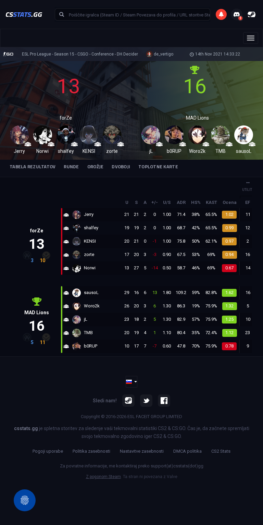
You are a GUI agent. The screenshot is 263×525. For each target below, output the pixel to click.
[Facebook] (164, 400)
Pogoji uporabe (48, 451)
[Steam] (128, 400)
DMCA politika (187, 451)
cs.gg (23, 14)
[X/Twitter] (146, 400)
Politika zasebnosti (91, 451)
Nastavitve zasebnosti (142, 451)
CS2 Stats (220, 451)
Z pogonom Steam (103, 476)
